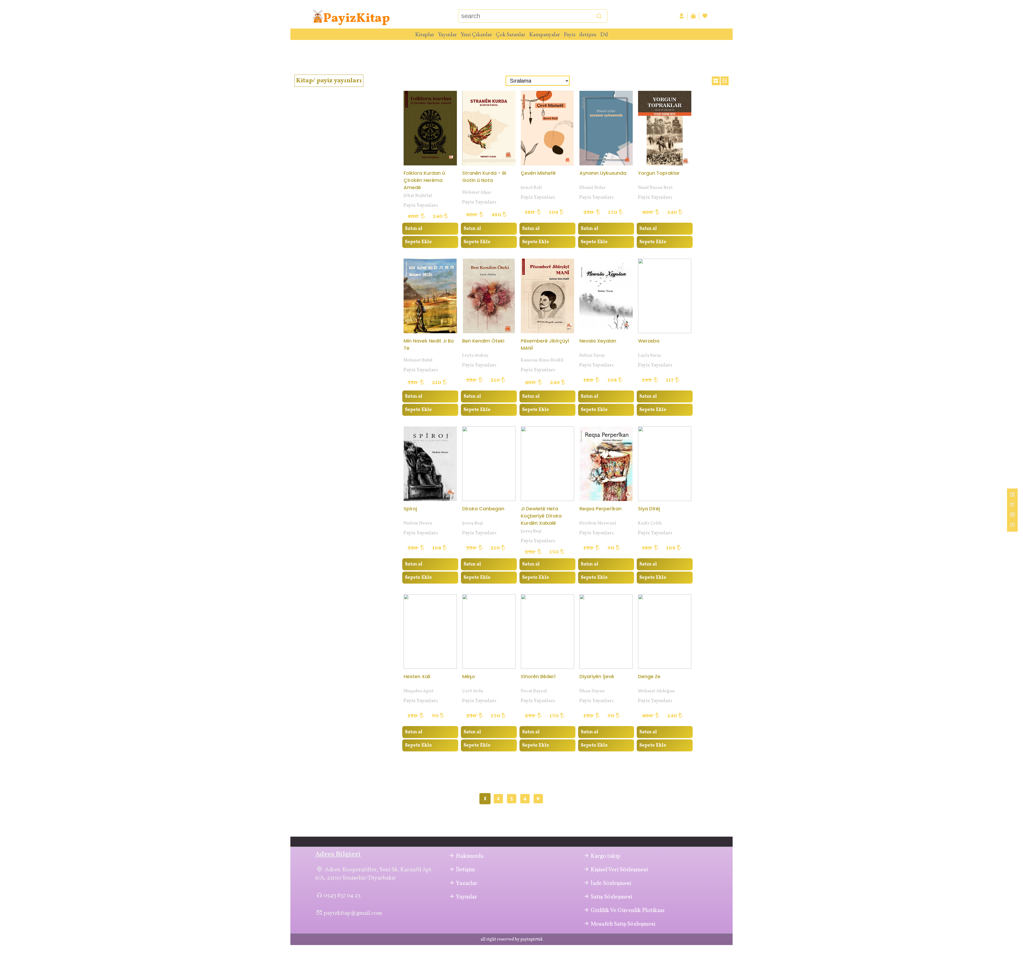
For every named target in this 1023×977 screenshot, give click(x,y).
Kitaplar (424, 34)
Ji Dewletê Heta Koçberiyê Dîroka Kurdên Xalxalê (541, 515)
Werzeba (648, 340)
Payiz (569, 34)
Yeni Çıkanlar (476, 34)
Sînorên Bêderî (538, 676)
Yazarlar (466, 883)
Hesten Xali (417, 676)
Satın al (414, 228)
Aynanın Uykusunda (602, 173)
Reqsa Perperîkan (600, 508)
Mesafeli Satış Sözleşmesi (623, 924)
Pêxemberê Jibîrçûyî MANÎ (545, 344)
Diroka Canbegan (483, 508)
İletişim (465, 870)
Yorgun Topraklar (659, 173)
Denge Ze (649, 676)
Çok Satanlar (510, 34)
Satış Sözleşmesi (611, 897)
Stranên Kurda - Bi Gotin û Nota (484, 177)
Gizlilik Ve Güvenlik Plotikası (627, 910)
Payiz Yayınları (420, 205)
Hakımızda (470, 856)
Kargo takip (605, 856)
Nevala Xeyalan (597, 340)
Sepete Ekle (418, 242)
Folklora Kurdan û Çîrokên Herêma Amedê (424, 180)
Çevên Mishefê (538, 173)
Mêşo (468, 676)
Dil (604, 34)
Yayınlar (447, 34)
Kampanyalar (544, 34)
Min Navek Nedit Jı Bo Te (429, 344)
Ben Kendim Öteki (483, 340)
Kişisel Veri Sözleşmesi (619, 870)
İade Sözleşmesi (611, 883)
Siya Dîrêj (649, 508)
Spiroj (410, 508)
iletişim (587, 34)
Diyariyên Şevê (596, 676)
